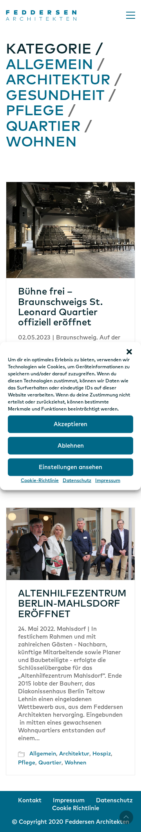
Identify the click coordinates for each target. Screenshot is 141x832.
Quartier (43, 127)
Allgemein (49, 65)
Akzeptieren (70, 424)
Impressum (107, 480)
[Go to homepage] (41, 15)
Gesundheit (55, 96)
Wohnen (41, 143)
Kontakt (30, 800)
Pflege (35, 111)
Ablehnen (71, 445)
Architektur (58, 80)
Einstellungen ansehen (70, 467)
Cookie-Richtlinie (40, 480)
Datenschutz (77, 480)
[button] (129, 352)
